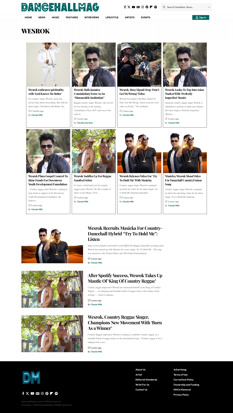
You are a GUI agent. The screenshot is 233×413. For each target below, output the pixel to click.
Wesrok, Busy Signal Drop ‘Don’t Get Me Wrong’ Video (139, 92)
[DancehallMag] (68, 7)
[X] (129, 7)
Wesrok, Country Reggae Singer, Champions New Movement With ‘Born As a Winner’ (125, 322)
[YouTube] (133, 7)
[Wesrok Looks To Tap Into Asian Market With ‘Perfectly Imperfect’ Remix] (185, 65)
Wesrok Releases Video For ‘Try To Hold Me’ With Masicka (138, 178)
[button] (200, 17)
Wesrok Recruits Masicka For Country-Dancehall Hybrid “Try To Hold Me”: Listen (125, 233)
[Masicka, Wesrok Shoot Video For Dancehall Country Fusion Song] (185, 151)
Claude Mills (37, 115)
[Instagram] (143, 7)
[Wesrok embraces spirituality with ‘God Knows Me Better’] (48, 65)
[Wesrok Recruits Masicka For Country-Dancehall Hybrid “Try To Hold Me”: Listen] (52, 244)
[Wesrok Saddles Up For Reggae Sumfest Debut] (94, 151)
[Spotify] (155, 7)
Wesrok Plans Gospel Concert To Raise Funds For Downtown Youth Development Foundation (48, 180)
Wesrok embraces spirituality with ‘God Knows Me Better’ (46, 92)
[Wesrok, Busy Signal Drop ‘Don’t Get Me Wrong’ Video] (139, 65)
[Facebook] (125, 7)
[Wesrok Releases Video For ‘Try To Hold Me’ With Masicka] (139, 151)
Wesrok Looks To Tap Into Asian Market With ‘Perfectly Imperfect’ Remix (184, 94)
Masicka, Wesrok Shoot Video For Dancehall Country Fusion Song (183, 180)
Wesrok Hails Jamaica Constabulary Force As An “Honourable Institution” (89, 94)
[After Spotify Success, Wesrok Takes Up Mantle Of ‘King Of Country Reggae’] (52, 289)
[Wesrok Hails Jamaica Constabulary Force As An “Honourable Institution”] (94, 65)
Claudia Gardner (85, 122)
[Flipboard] (151, 7)
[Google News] (138, 7)
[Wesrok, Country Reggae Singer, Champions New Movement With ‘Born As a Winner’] (52, 333)
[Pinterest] (147, 7)
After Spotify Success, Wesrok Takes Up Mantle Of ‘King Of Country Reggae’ (125, 278)
